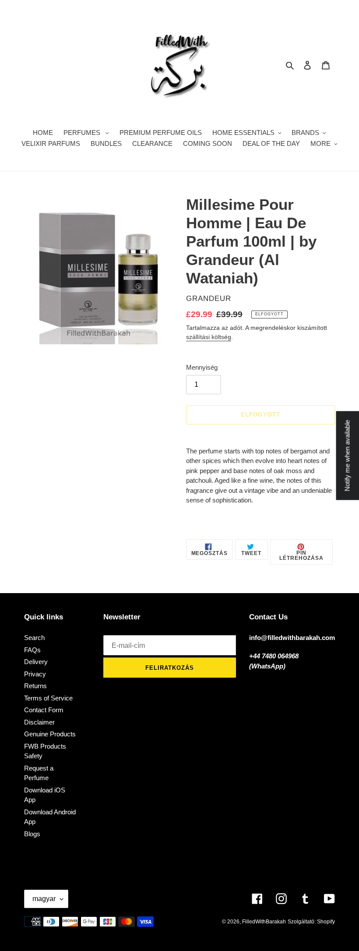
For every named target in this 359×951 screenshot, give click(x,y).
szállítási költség (208, 336)
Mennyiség (202, 367)
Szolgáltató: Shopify (311, 922)
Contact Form (43, 710)
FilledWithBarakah (264, 922)
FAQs (32, 650)
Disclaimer (39, 722)
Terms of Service (48, 698)
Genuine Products (50, 734)
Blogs (32, 834)
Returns (35, 685)
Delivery (36, 661)
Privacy (35, 674)
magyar (44, 898)
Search (34, 637)
